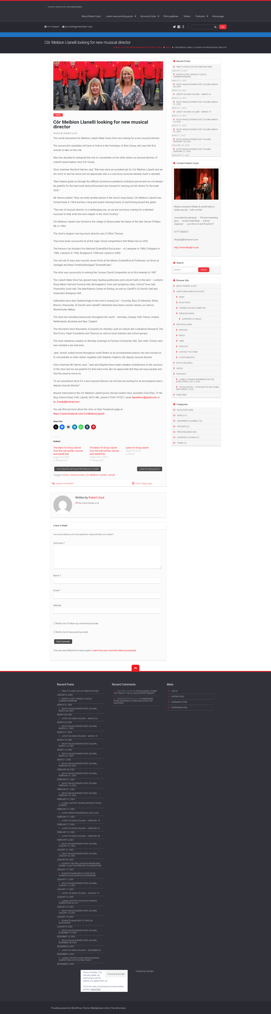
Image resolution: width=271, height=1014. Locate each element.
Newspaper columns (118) (189, 421)
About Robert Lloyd (91, 16)
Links (181, 341)
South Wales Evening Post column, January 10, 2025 (78, 912)
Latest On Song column (137, 447)
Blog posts (184, 302)
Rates (182, 335)
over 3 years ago (144, 483)
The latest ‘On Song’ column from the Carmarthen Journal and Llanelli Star (68, 450)
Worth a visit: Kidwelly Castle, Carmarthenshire (190, 75)
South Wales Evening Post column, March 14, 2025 (195, 120)
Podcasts (200, 16)
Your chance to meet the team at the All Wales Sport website (135, 692)
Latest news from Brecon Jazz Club (80, 813)
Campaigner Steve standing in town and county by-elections (133, 701)
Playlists (183, 346)
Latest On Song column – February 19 (81, 821)
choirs (65, 474)
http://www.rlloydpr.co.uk (88, 503)
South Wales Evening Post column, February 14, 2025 (78, 784)
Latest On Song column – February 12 (81, 828)
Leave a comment (64, 483)
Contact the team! (188, 352)
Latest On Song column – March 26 (193, 94)
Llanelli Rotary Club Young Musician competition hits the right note (79, 959)
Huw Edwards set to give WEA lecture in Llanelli (77, 469)
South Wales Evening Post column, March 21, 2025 (195, 103)
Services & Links (148, 16)
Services (183, 330)
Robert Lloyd (70, 133)
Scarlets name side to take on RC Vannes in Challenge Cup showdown (77, 874)
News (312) (182, 415)
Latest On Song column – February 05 (81, 836)
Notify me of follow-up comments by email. (77, 623)
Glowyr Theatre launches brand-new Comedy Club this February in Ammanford (80, 864)
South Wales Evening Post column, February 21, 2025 (192, 150)
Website (57, 605)
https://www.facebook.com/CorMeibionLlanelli (78, 413)
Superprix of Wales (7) (188, 437)
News (168, 47)
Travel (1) (182, 443)
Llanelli (111, 474)
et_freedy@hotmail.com (66, 401)
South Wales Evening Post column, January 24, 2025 (78, 855)
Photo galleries (171, 16)
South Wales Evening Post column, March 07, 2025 (195, 130)
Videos (187, 16)
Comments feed (179, 702)
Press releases (186, 313)
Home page (218, 16)
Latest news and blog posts (119, 16)
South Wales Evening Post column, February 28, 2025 (192, 140)
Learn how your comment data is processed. (114, 650)
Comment (59, 543)
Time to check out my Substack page (194, 67)
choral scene (77, 474)
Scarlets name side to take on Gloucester (76, 922)
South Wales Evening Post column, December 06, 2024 (78, 941)
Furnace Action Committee (192, 308)
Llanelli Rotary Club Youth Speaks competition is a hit (78, 902)
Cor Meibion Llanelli (95, 474)
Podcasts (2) (183, 426)
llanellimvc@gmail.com (144, 397)
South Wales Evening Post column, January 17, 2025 (78, 884)
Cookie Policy (95, 989)
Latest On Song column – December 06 (81, 950)
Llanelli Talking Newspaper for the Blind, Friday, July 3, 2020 (195, 380)
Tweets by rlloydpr (145, 971)
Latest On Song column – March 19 (193, 112)
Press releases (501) (187, 432)
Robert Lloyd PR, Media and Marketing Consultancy (137, 47)
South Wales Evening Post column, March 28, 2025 (195, 85)
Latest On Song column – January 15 (80, 893)
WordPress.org (179, 707)
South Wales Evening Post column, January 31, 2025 (78, 845)
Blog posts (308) (185, 410)
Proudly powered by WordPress (66, 1008)
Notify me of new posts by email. (72, 632)
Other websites (187, 357)
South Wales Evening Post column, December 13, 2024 (78, 931)
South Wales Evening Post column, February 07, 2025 (78, 794)
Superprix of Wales (191, 319)
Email (56, 590)
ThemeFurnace (118, 1008)
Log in (174, 691)
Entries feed (177, 696)
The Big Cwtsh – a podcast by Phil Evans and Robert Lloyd (197, 388)
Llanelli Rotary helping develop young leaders (80, 804)
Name (57, 575)
